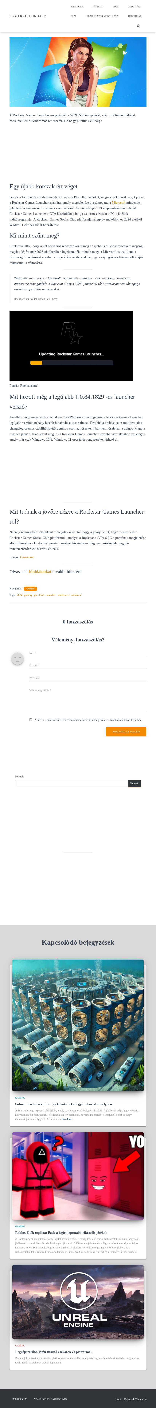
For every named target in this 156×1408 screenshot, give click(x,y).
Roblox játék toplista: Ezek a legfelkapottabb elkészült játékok (61, 1233)
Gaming (30, 589)
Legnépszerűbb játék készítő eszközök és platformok (53, 1352)
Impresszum (19, 1399)
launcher (51, 595)
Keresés (19, 776)
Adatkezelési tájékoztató (50, 1399)
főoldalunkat (40, 571)
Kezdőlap (77, 6)
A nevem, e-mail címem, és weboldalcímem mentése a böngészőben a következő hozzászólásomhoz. (88, 720)
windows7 (76, 595)
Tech (116, 6)
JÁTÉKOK (98, 6)
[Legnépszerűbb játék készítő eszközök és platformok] (78, 1301)
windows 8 (63, 595)
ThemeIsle (140, 1399)
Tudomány (135, 6)
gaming (28, 595)
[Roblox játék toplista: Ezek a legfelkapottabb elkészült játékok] (78, 1175)
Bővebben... (68, 1119)
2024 (19, 595)
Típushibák (135, 16)
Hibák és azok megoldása (102, 16)
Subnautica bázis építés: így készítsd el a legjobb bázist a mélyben (63, 1104)
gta (35, 595)
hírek (42, 595)
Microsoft (118, 202)
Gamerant (27, 557)
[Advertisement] (78, 153)
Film (73, 16)
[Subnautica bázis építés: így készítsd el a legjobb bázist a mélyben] (78, 1025)
